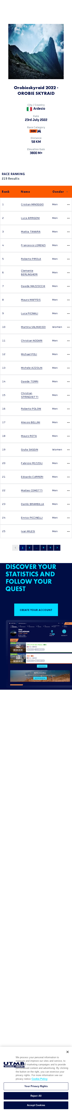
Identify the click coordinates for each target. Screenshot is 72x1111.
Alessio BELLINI (30, 422)
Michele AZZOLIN (31, 368)
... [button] (36, 548)
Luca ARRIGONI (30, 218)
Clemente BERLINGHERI (29, 272)
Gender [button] (58, 192)
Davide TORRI (29, 381)
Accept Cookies (36, 1105)
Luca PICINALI (29, 313)
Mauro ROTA (29, 436)
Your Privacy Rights (35, 1086)
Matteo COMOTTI (31, 490)
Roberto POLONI (31, 409)
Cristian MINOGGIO (32, 204)
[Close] (68, 1052)
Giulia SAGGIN (29, 449)
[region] (36, 1079)
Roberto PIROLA (31, 259)
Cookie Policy (39, 1079)
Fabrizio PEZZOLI (32, 463)
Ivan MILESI (28, 531)
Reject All (36, 1095)
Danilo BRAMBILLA (32, 504)
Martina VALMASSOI (33, 327)
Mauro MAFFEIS (31, 300)
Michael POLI (29, 354)
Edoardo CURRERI (32, 477)
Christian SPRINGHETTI (29, 395)
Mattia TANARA (30, 231)
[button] (15, 548)
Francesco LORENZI (33, 245)
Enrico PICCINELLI (32, 517)
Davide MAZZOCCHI (33, 286)
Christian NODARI (31, 340)
